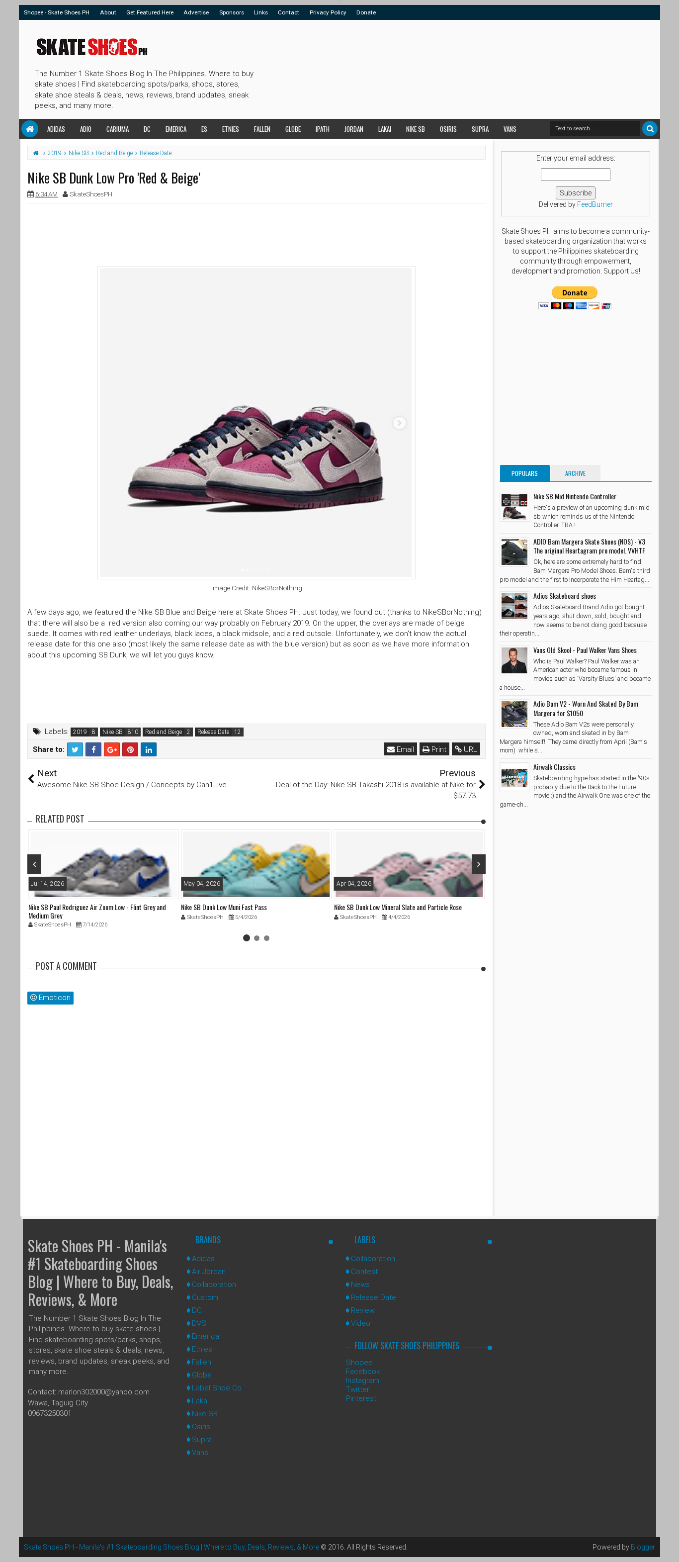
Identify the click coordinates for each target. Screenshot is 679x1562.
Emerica (176, 129)
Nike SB (415, 129)
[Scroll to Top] (667, 1545)
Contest (364, 1271)
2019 (80, 732)
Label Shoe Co (217, 1387)
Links (261, 12)
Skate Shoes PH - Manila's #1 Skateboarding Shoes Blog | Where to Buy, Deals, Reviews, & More (100, 1272)
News (360, 1284)
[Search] (650, 128)
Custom (205, 1297)
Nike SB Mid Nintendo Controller (574, 496)
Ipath (323, 129)
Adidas (56, 129)
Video (360, 1323)
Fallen (262, 129)
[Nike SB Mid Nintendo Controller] (514, 507)
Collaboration (214, 1284)
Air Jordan (209, 1271)
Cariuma (117, 129)
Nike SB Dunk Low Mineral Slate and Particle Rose (398, 907)
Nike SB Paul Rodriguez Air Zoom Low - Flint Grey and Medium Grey (97, 911)
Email (404, 749)
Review (363, 1310)
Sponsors (231, 12)
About (108, 12)
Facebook (363, 1371)
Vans (510, 129)
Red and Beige (163, 732)
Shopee (359, 1362)
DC (147, 129)
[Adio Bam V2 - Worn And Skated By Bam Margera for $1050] (514, 714)
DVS (199, 1323)
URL (469, 749)
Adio (85, 129)
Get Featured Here (149, 12)
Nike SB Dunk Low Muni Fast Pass (224, 907)
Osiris (448, 129)
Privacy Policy (328, 12)
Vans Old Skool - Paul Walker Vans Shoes (585, 649)
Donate (366, 12)
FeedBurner (595, 204)
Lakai (384, 129)
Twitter (357, 1389)
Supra (480, 129)
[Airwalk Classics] (514, 777)
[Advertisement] (438, 67)
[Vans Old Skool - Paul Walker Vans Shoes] (514, 660)
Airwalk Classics (554, 766)
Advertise (196, 12)
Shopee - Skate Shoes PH (56, 12)
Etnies (230, 129)
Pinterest (361, 1398)
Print (437, 749)
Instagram (362, 1380)
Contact (288, 12)
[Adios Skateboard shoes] (514, 606)
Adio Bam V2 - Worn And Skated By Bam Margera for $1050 (585, 708)
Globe (293, 129)
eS (204, 129)
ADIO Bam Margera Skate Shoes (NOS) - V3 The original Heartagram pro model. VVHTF (589, 545)
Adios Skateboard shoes (564, 595)
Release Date (213, 732)
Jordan (353, 129)
